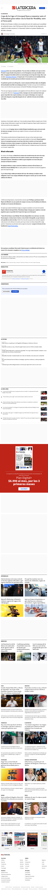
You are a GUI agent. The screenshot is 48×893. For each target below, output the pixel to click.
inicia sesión (6, 291)
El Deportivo (4, 13)
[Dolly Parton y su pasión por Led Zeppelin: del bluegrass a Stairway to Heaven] (36, 774)
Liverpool (18, 262)
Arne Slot (31, 262)
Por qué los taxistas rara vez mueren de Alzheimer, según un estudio (35, 580)
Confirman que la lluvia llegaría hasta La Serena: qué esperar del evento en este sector (21, 364)
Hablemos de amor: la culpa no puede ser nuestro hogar (35, 798)
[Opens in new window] (32, 846)
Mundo (2, 795)
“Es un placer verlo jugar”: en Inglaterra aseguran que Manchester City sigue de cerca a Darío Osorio (20, 413)
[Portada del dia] (24, 469)
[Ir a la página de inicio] (24, 8)
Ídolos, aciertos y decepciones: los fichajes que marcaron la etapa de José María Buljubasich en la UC (35, 754)
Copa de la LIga (12, 262)
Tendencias (4, 722)
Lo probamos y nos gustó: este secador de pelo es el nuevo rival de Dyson (36, 824)
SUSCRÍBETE (24, 489)
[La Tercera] (6, 846)
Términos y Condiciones (16, 278)
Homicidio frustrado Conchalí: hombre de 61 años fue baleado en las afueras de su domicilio (23, 355)
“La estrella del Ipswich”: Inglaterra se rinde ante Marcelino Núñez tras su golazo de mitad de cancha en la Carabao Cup (35, 748)
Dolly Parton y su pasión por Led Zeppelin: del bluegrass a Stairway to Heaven (20, 343)
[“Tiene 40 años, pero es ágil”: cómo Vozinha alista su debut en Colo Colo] (44, 398)
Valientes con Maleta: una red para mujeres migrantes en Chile (35, 818)
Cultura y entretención (31, 759)
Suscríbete (15, 291)
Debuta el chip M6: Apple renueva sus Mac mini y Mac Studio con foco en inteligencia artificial (12, 784)
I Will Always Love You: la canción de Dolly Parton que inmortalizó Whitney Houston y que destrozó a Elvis (36, 790)
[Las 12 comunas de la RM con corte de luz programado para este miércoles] (40, 657)
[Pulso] (19, 846)
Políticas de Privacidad (24, 278)
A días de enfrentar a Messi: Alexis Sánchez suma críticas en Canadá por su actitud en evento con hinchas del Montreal (20, 403)
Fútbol (7, 262)
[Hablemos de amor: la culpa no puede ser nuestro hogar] (36, 808)
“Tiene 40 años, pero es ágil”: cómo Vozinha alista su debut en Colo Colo (18, 396)
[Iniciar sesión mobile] (46, 8)
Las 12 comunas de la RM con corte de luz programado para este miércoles (40, 646)
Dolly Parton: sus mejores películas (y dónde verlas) (35, 784)
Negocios (27, 686)
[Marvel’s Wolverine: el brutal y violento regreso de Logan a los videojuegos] (12, 610)
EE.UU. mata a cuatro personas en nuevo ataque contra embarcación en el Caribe (10, 824)
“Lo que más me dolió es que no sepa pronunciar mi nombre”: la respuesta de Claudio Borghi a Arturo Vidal (20, 392)
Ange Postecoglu (36, 262)
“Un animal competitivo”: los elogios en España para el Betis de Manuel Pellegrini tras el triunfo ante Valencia (21, 408)
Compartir (4, 66)
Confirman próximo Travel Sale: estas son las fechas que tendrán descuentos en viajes (23, 647)
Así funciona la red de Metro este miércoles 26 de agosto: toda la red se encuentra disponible (8, 647)
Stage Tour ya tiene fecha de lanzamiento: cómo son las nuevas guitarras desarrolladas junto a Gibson (11, 764)
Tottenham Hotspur (24, 262)
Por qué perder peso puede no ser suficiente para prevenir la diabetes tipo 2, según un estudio (11, 754)
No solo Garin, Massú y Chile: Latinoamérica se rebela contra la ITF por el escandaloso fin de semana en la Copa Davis (24, 257)
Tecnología (4, 759)
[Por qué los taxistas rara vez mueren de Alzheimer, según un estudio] (36, 590)
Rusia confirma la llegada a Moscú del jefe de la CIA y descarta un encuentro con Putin (12, 799)
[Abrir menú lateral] (2, 8)
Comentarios (10, 66)
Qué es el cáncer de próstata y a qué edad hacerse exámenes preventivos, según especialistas (35, 601)
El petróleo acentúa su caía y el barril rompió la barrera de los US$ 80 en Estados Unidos (22, 346)
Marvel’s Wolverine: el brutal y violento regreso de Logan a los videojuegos (11, 601)
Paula (26, 795)
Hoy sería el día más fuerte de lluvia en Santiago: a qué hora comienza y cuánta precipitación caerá (23, 360)
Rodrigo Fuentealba (10, 34)
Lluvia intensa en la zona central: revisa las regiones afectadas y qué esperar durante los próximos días (12, 580)
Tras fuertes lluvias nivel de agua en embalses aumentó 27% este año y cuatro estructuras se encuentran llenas (35, 717)
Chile (2, 686)
